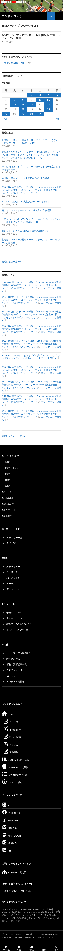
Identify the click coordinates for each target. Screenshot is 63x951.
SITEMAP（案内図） (18, 872)
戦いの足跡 (9, 504)
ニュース (8, 492)
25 (48, 109)
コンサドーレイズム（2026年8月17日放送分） (25, 230)
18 (48, 104)
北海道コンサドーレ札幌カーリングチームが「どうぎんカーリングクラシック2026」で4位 (31, 141)
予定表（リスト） (15, 618)
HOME (5, 63)
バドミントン (13, 577)
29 (23, 114)
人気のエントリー (15, 670)
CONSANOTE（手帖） (19, 767)
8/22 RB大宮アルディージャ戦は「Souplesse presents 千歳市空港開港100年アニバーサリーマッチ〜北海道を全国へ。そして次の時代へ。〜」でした (31, 190)
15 (23, 104)
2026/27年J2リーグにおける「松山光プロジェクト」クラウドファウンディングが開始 (31, 357)
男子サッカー (13, 566)
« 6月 (4, 118)
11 (48, 99)
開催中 (8, 480)
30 (31, 114)
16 (31, 104)
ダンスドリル (13, 589)
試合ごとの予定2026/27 (18, 624)
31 (40, 114)
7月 (22, 63)
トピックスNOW (11, 456)
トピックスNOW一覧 (17, 629)
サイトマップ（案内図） (18, 653)
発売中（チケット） (13, 468)
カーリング (12, 583)
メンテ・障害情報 (15, 681)
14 (14, 104)
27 (6, 114)
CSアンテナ (12, 675)
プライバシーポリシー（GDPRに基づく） (20, 934)
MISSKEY (12, 843)
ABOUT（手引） (16, 782)
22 (23, 109)
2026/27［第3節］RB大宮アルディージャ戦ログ (26, 201)
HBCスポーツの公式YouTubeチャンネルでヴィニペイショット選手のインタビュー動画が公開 (31, 220)
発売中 (8, 474)
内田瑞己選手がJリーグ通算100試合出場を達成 (25, 178)
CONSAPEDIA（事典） (19, 759)
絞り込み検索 (13, 658)
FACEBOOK (13, 813)
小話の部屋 (9, 498)
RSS (9, 850)
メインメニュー (59, 16)
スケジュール (10, 510)
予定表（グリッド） (16, 612)
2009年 (14, 63)
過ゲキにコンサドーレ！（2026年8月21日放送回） (28, 210)
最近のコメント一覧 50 (13, 435)
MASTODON (14, 835)
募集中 (8, 486)
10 (40, 99)
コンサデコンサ (12, 16)
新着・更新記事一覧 (16, 664)
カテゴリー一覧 (14, 537)
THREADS (12, 820)
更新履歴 (8, 516)
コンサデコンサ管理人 (45, 358)
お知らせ (9, 462)
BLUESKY (12, 828)
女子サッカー (13, 572)
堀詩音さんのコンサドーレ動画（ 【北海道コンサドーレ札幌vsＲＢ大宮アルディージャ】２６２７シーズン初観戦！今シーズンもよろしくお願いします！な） (31, 154)
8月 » (58, 118)
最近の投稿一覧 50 (11, 261)
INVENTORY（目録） (18, 775)
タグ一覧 (11, 543)
